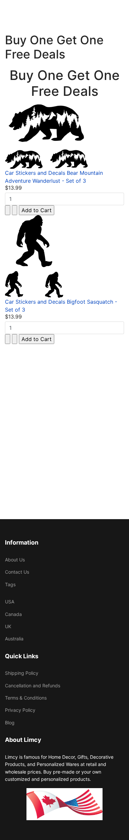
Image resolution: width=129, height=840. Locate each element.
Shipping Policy (21, 673)
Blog (10, 722)
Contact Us (17, 572)
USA (9, 601)
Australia (14, 638)
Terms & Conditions (26, 698)
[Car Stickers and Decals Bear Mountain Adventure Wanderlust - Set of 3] (64, 136)
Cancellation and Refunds (32, 685)
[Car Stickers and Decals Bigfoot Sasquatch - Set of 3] (64, 256)
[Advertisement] (64, 421)
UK (8, 626)
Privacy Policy (20, 710)
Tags (10, 584)
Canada (13, 614)
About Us (15, 559)
